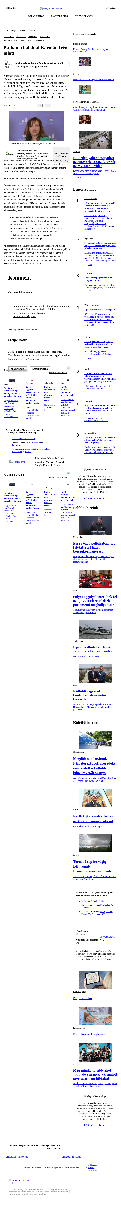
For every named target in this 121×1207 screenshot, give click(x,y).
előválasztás (21, 36)
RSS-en (28, 451)
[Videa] (53, 444)
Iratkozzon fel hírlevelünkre (23, 438)
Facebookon (36, 442)
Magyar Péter (78, 537)
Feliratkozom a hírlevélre (61, 154)
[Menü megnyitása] (111, 8)
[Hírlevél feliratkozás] (65, 436)
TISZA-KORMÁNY (84, 16)
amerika (82, 934)
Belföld (33, 30)
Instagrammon (37, 449)
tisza (62, 383)
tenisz (76, 74)
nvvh (75, 590)
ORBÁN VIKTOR (36, 16)
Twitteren (16, 445)
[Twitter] (65, 440)
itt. (36, 159)
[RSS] (65, 444)
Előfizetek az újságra (71, 1156)
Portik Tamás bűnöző (35, 40)
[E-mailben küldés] (64, 105)
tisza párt (88, 273)
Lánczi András (82, 931)
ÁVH (86, 369)
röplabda (76, 1064)
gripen (87, 337)
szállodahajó (48, 383)
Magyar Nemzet (17, 30)
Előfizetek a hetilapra (94, 498)
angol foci (88, 238)
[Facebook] (53, 440)
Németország (78, 752)
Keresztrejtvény (79, 992)
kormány (7, 384)
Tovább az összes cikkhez (58, 477)
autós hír (76, 152)
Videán (47, 449)
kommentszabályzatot (24, 316)
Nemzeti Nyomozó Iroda (14, 40)
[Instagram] (59, 440)
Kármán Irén (45, 36)
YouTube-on (17, 451)
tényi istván (29, 383)
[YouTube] (59, 444)
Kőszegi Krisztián (91, 305)
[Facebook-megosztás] (76, 105)
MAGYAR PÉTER (59, 16)
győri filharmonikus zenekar (86, 102)
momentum (32, 36)
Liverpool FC (90, 433)
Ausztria (76, 809)
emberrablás (9, 36)
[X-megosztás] (70, 105)
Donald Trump (80, 44)
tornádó (76, 855)
